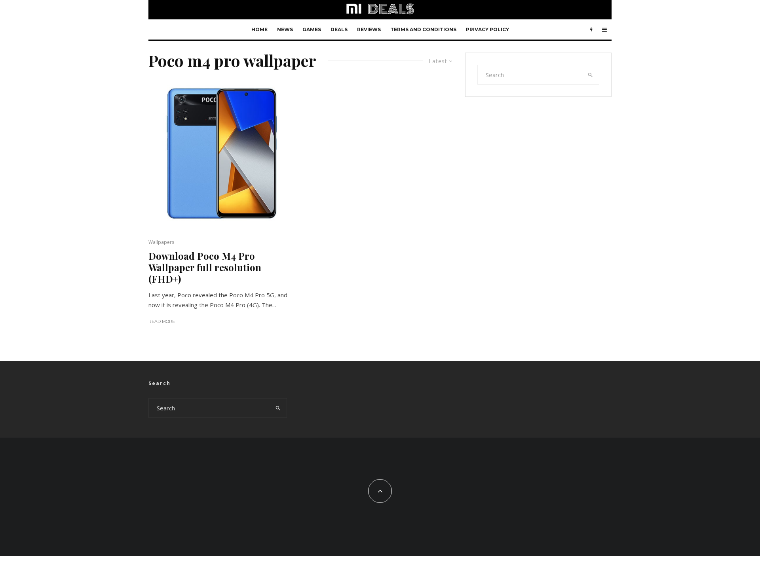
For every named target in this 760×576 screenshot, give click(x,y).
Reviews (369, 29)
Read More (161, 321)
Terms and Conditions (423, 29)
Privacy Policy (487, 29)
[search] (590, 74)
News (285, 29)
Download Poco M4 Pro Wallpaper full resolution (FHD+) (204, 267)
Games (311, 29)
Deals (339, 29)
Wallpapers (161, 242)
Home (259, 29)
